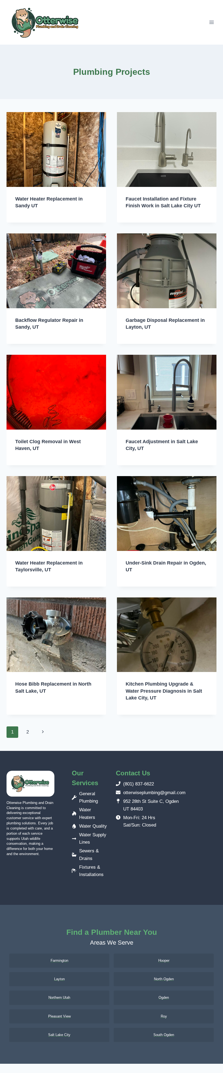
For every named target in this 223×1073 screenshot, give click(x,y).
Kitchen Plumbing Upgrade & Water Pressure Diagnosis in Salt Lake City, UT (164, 690)
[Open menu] (211, 22)
